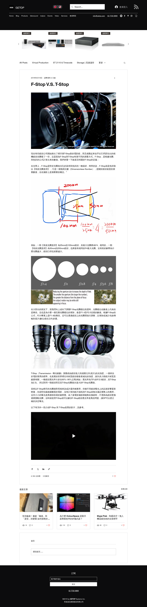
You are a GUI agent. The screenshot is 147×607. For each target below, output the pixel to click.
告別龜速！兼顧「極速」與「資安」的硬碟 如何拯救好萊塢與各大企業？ (36, 517)
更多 (101, 62)
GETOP (20, 7)
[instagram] (131, 16)
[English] (60, 6)
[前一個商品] (18, 44)
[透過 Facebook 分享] (32, 469)
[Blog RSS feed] (136, 7)
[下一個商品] (128, 44)
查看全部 (124, 489)
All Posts (23, 62)
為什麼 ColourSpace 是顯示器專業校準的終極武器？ (73, 517)
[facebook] (124, 16)
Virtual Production (40, 62)
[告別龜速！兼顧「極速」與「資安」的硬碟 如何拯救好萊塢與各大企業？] (36, 502)
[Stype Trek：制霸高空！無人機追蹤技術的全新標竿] (110, 502)
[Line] (121, 16)
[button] (136, 16)
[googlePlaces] (128, 16)
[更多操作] (114, 78)
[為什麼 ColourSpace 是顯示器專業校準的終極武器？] (73, 502)
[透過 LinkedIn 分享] (43, 469)
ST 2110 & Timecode (62, 62)
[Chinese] (55, 6)
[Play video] (73, 436)
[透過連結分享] (49, 469)
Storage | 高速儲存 (85, 62)
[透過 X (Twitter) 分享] (38, 469)
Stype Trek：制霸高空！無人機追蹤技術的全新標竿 (110, 517)
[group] (73, 44)
